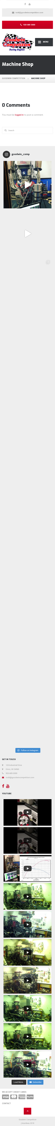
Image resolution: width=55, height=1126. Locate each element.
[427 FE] (27, 722)
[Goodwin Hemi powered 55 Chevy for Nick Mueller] (27, 331)
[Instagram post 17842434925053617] (27, 526)
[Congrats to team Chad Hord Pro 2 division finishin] (27, 429)
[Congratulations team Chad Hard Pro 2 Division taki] (27, 478)
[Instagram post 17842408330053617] (27, 624)
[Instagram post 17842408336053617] (27, 575)
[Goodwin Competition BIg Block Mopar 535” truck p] (27, 233)
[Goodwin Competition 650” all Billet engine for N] (27, 184)
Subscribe (37, 1082)
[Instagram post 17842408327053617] (27, 673)
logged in (19, 115)
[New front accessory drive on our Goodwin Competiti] (27, 380)
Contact (6, 1103)
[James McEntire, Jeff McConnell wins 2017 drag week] (27, 282)
